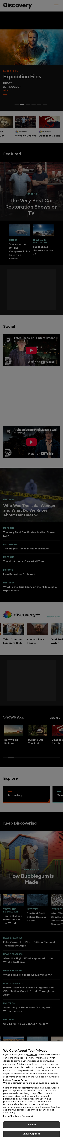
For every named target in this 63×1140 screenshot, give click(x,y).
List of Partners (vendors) (18, 1116)
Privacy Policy (19, 1080)
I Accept (31, 1125)
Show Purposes (31, 1134)
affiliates (32, 1055)
